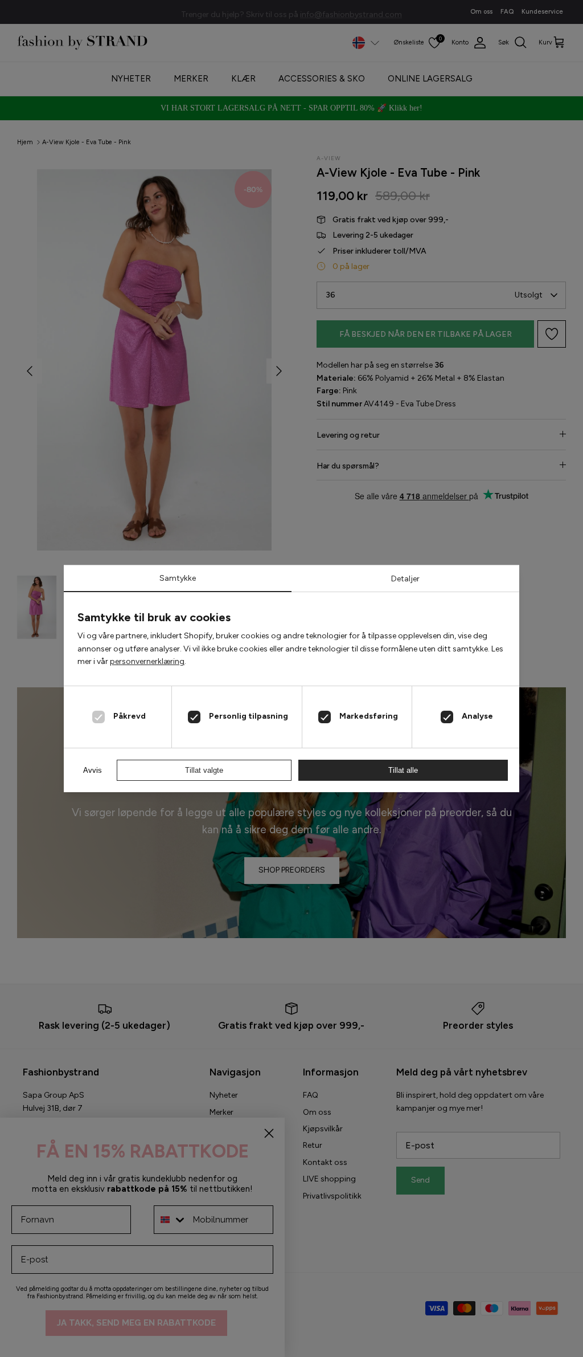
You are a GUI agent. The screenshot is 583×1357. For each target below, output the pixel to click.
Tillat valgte (204, 770)
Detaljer (405, 579)
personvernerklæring (147, 661)
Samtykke (177, 578)
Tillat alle (403, 770)
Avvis (92, 770)
